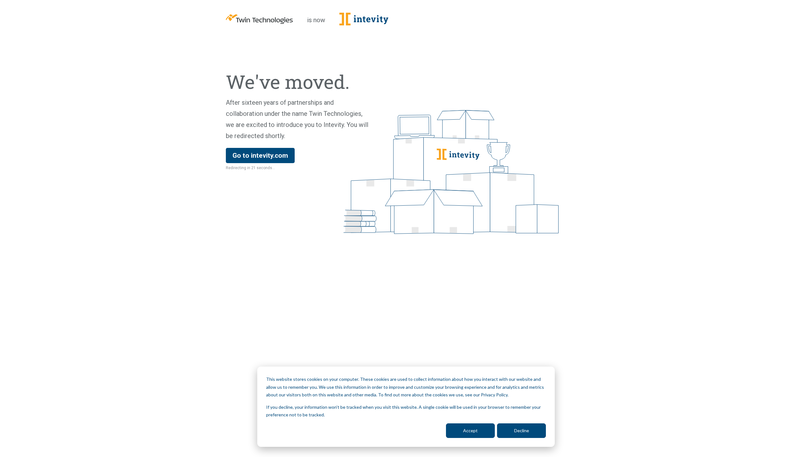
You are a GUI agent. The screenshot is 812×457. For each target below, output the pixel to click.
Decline (521, 430)
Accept (470, 430)
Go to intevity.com (260, 155)
